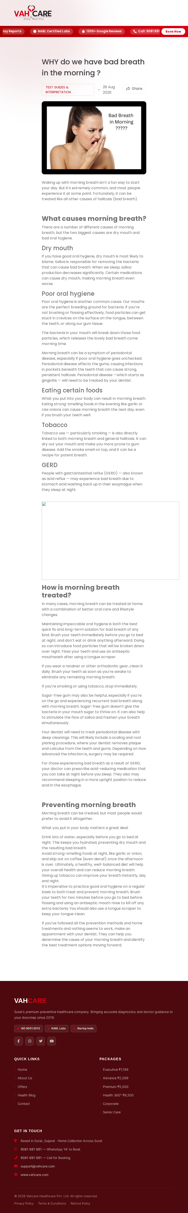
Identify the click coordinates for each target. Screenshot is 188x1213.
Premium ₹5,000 (115, 1087)
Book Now (173, 31)
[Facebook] (18, 1041)
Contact (24, 1104)
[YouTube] (51, 1041)
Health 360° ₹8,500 (118, 1095)
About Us (25, 1078)
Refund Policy (80, 1203)
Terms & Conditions (52, 1203)
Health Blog (27, 1095)
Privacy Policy (23, 1203)
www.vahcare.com (34, 1175)
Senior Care (112, 1112)
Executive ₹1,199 (115, 1069)
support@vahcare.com (38, 1166)
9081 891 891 (31, 1149)
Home (22, 1069)
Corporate (111, 1104)
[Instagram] (29, 1041)
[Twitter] (40, 1041)
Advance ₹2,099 (115, 1078)
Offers (22, 1087)
